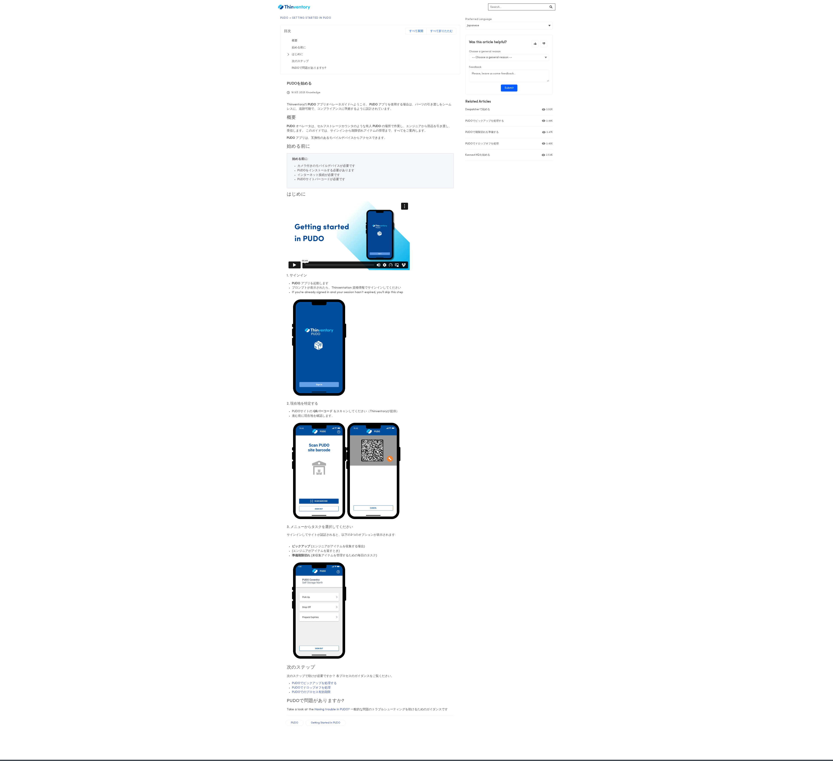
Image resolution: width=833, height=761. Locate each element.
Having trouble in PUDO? (332, 709)
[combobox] (517, 7)
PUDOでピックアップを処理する (314, 683)
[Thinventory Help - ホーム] (294, 7)
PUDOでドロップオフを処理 (311, 687)
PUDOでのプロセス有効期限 (311, 692)
